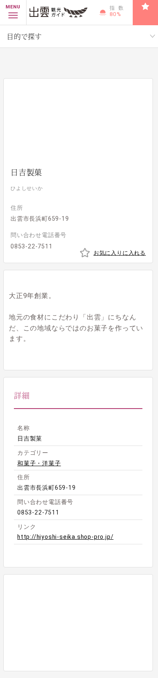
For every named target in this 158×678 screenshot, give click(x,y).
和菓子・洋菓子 (39, 463)
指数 (118, 11)
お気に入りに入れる (120, 253)
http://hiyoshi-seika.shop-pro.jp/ (65, 536)
